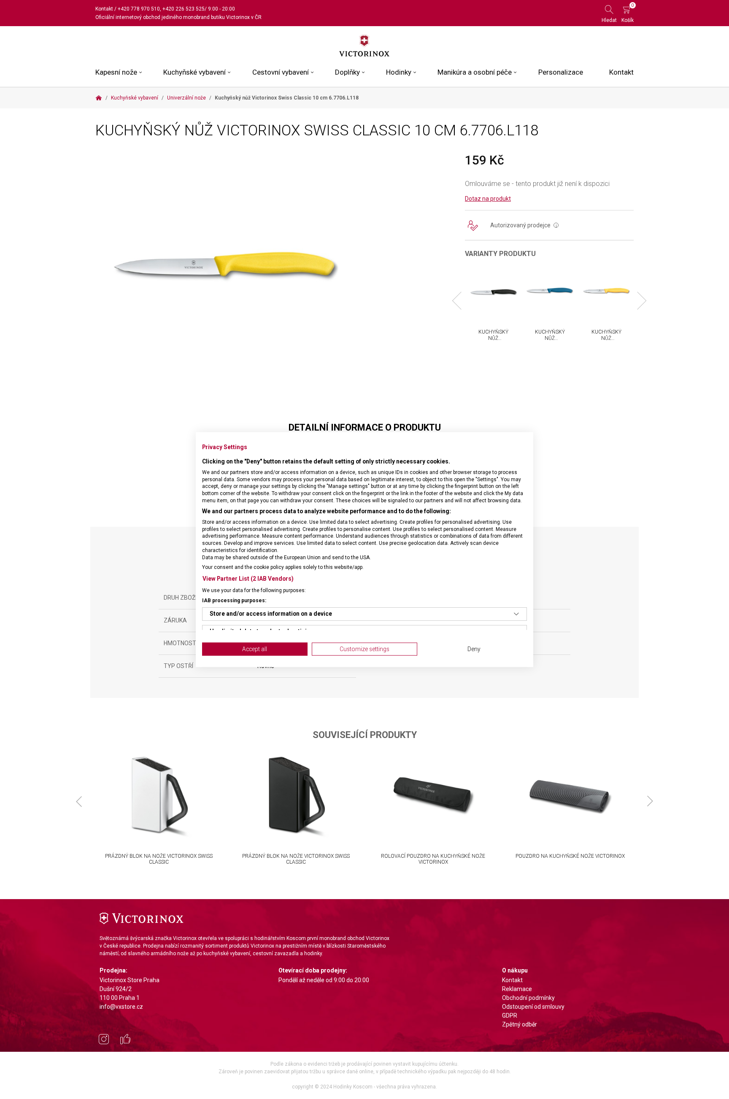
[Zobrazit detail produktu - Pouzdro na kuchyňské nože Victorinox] (570, 796)
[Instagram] (103, 1040)
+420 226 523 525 (183, 9)
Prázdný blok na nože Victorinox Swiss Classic (159, 859)
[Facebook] (125, 1040)
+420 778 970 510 (139, 9)
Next (637, 300)
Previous (461, 300)
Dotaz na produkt (488, 198)
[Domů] (98, 98)
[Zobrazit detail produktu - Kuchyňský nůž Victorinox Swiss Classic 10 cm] (493, 292)
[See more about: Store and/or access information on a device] (516, 614)
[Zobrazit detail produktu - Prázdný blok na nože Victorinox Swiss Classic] (159, 796)
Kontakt (104, 9)
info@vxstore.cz (121, 1006)
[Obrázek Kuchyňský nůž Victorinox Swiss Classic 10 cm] (223, 265)
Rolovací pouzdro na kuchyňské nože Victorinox (433, 859)
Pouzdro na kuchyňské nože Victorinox (570, 856)
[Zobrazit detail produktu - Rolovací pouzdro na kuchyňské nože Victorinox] (433, 796)
